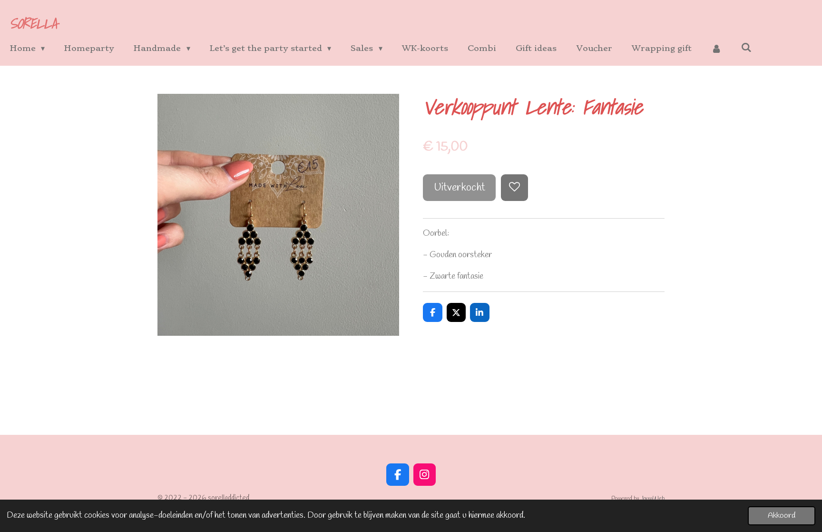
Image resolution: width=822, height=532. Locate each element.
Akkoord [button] (781, 516)
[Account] (716, 48)
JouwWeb (653, 498)
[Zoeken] (746, 47)
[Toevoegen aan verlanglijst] (514, 187)
